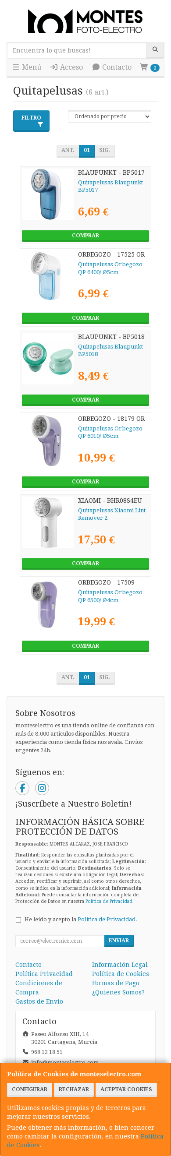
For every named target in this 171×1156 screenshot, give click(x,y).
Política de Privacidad (109, 901)
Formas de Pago (115, 983)
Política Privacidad (44, 973)
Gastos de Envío (39, 1001)
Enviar (119, 940)
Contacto (116, 67)
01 (87, 150)
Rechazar (74, 1089)
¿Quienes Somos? (118, 992)
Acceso (70, 67)
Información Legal (120, 964)
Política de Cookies (120, 973)
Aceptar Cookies (126, 1089)
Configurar (29, 1089)
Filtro (31, 118)
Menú (30, 67)
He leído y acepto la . (81, 919)
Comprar (85, 236)
